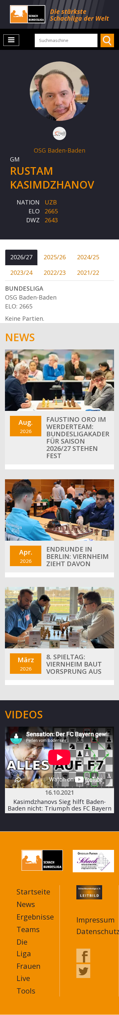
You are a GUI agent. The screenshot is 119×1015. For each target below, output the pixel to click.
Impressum (95, 919)
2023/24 (21, 272)
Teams (28, 929)
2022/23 (55, 272)
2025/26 (55, 257)
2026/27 (21, 257)
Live (23, 978)
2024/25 (88, 257)
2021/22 (88, 272)
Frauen (29, 966)
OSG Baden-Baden (59, 150)
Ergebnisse (35, 917)
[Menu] (11, 40)
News (26, 904)
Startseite (33, 891)
